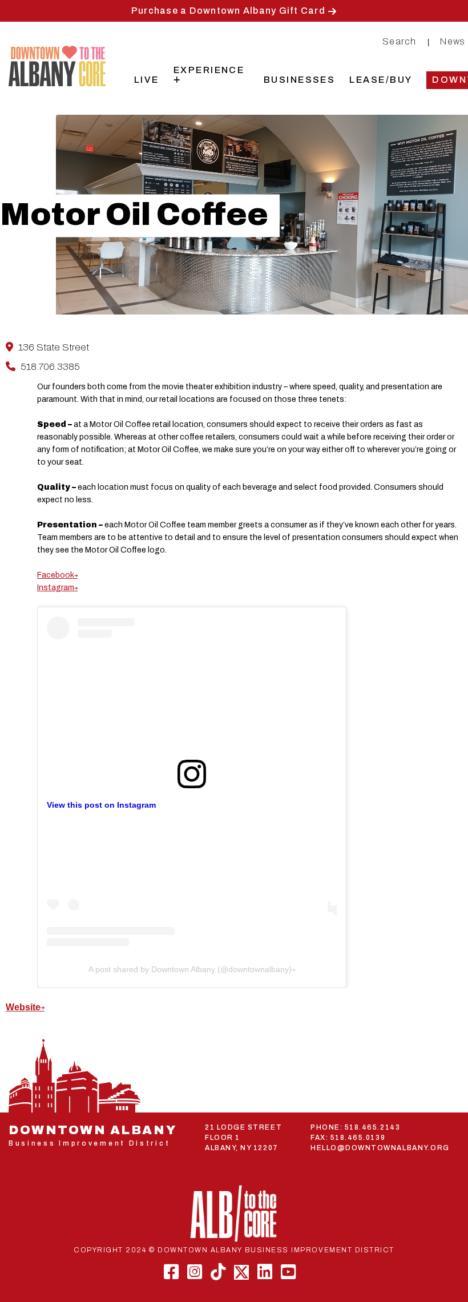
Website (23, 1007)
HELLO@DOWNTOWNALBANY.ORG (380, 1148)
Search (399, 41)
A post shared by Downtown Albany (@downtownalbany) (190, 969)
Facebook (55, 575)
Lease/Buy (380, 79)
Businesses (300, 79)
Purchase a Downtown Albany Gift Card (228, 10)
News (453, 41)
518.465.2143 (372, 1127)
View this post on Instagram (101, 804)
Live (146, 79)
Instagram (55, 587)
